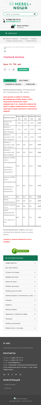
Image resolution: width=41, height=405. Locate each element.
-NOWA (22, 6)
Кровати (9, 305)
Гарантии (8, 388)
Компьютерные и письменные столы (19, 295)
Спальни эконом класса (14, 41)
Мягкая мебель (11, 309)
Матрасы (9, 319)
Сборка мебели (10, 384)
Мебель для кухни (12, 286)
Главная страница (11, 39)
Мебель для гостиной (14, 291)
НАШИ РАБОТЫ (11, 263)
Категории (24, 39)
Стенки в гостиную (12, 272)
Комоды (9, 300)
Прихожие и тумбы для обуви (16, 314)
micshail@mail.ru (13, 21)
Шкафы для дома (12, 277)
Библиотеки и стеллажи (14, 328)
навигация (12, 33)
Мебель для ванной (13, 323)
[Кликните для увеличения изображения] (19, 48)
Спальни (34, 39)
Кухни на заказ (11, 282)
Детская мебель (12, 268)
